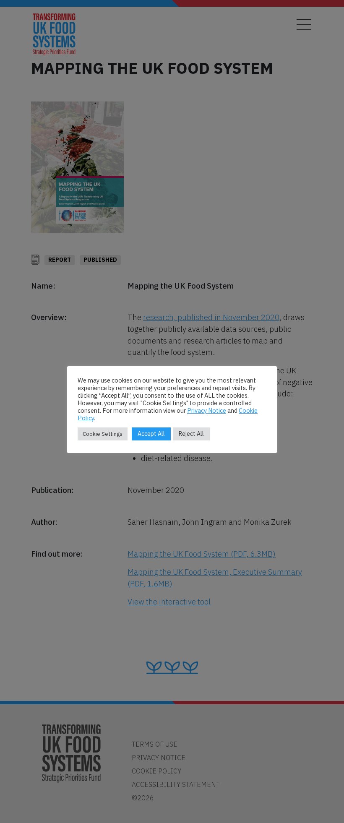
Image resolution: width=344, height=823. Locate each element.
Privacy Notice (206, 410)
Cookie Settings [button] (102, 434)
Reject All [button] (191, 434)
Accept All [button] (151, 434)
